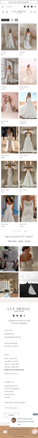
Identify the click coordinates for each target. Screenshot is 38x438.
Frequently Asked (11, 386)
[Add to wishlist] (16, 25)
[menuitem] (3, 6)
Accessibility (9, 391)
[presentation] (10, 36)
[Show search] (7, 12)
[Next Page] (28, 231)
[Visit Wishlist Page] (35, 12)
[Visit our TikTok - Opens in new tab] (35, 7)
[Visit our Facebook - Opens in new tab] (25, 7)
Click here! (23, 323)
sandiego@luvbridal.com (12, 337)
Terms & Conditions (11, 389)
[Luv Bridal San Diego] (19, 12)
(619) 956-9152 (9, 334)
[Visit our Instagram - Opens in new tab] (28, 7)
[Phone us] (3, 6)
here (22, 436)
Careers (7, 397)
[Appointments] (31, 12)
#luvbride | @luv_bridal (19, 241)
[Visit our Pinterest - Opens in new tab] (32, 7)
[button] (9, 6)
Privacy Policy (9, 394)
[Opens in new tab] (9, 258)
